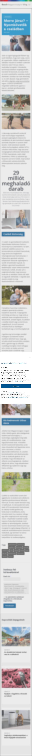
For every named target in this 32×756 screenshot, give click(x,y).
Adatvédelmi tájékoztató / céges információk (17, 397)
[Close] (30, 357)
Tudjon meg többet (18, 381)
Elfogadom (16, 386)
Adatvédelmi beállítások (14, 393)
